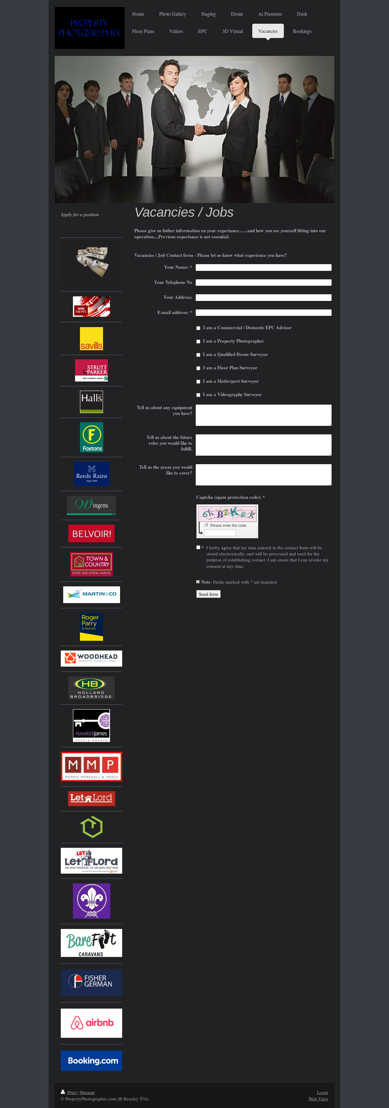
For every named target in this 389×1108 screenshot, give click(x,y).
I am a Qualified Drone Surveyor (235, 354)
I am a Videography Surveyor (232, 394)
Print (71, 1092)
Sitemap (87, 1092)
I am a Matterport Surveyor (231, 381)
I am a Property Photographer (233, 340)
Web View (318, 1099)
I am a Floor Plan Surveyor (230, 367)
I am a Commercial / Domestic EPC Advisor (247, 327)
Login (322, 1092)
